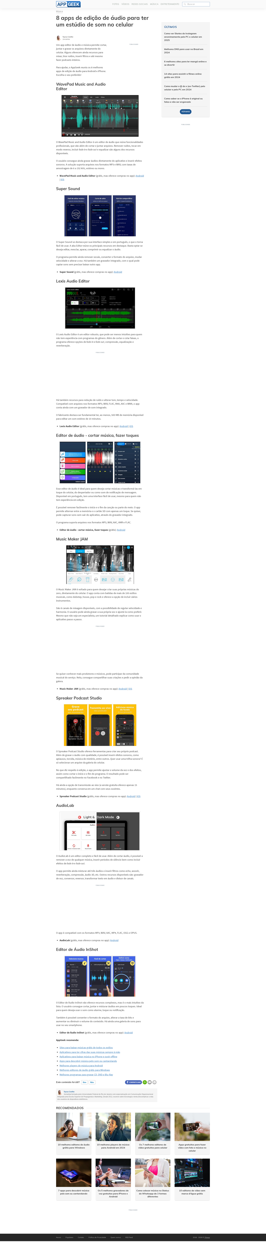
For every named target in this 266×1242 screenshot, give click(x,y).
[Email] (150, 1082)
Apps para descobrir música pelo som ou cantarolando (88, 1061)
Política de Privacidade (97, 1237)
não (92, 1082)
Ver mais (185, 112)
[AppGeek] (68, 4)
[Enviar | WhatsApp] (145, 1082)
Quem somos (116, 1237)
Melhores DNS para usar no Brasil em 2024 (183, 51)
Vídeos (125, 4)
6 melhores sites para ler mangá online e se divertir (185, 63)
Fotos (115, 4)
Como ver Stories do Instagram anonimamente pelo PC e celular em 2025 (183, 36)
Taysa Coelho (69, 1092)
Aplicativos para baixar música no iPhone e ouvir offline (88, 1056)
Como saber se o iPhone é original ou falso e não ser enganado (183, 100)
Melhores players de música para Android (81, 1065)
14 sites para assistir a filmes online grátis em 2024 (183, 75)
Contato (81, 1237)
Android (140, 175)
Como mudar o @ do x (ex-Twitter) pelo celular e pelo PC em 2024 (184, 88)
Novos (58, 1237)
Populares (69, 1237)
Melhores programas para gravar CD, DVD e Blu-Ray (86, 1074)
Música (154, 4)
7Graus (207, 1237)
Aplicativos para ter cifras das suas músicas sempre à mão (90, 1052)
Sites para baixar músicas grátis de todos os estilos (86, 1047)
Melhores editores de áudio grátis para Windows (85, 1070)
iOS (62, 179)
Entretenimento (170, 4)
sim (84, 1082)
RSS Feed (129, 1237)
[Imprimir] (154, 1082)
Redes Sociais (140, 4)
